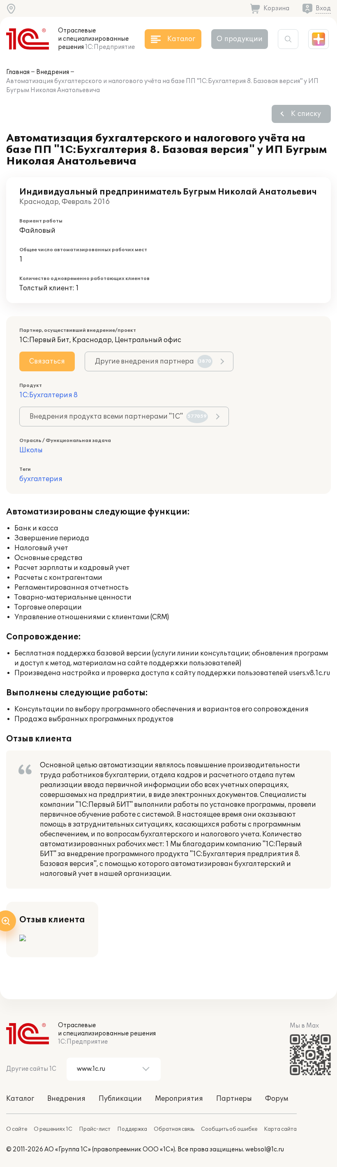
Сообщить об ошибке (229, 1129)
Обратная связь (174, 1129)
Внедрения (52, 72)
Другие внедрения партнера (153, 361)
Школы (31, 450)
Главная (18, 72)
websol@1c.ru (264, 1149)
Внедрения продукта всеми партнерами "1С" (118, 416)
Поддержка (132, 1129)
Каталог (20, 1099)
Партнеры (234, 1099)
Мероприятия (179, 1099)
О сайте (16, 1129)
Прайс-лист (95, 1129)
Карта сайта (280, 1129)
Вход (323, 8)
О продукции (240, 39)
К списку (306, 114)
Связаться (47, 361)
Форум (276, 1099)
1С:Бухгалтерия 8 (48, 395)
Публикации (120, 1099)
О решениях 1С (53, 1129)
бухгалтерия (40, 479)
